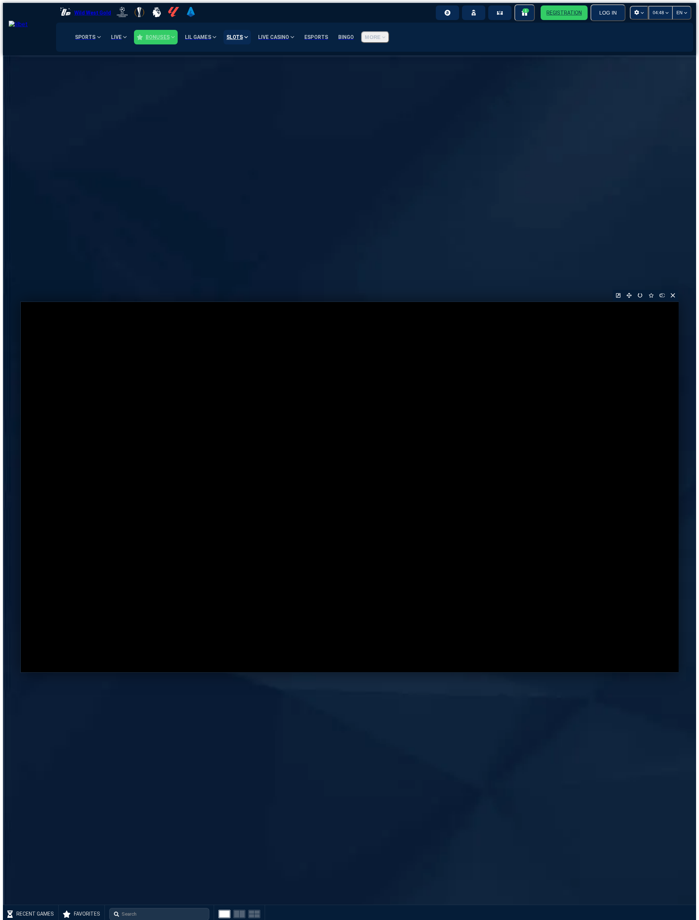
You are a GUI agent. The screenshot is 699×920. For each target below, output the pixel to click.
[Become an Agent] (473, 12)
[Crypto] (447, 12)
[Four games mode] (254, 914)
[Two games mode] (239, 914)
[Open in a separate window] (618, 295)
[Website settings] (639, 13)
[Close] (672, 295)
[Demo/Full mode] (661, 295)
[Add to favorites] (650, 295)
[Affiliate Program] (500, 12)
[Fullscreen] (629, 295)
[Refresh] (640, 295)
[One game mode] (224, 914)
